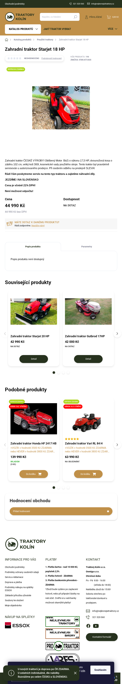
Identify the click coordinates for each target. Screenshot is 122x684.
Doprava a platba (13, 582)
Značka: (81, 60)
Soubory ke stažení (14, 600)
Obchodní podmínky (15, 4)
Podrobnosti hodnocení (51, 58)
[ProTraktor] (62, 645)
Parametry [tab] (86, 246)
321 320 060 (98, 617)
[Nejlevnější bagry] (62, 633)
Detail (34, 359)
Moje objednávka (13, 605)
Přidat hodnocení (21, 511)
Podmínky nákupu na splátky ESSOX (19, 589)
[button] (53, 372)
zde (83, 670)
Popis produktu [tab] (33, 246)
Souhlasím (100, 669)
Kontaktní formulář (101, 637)
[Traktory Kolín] (62, 621)
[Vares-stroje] (62, 659)
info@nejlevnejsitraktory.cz (105, 611)
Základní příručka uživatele (18, 595)
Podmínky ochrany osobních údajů (22, 572)
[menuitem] (23, 29)
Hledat (75, 17)
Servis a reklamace (14, 577)
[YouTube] (95, 625)
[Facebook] (88, 625)
